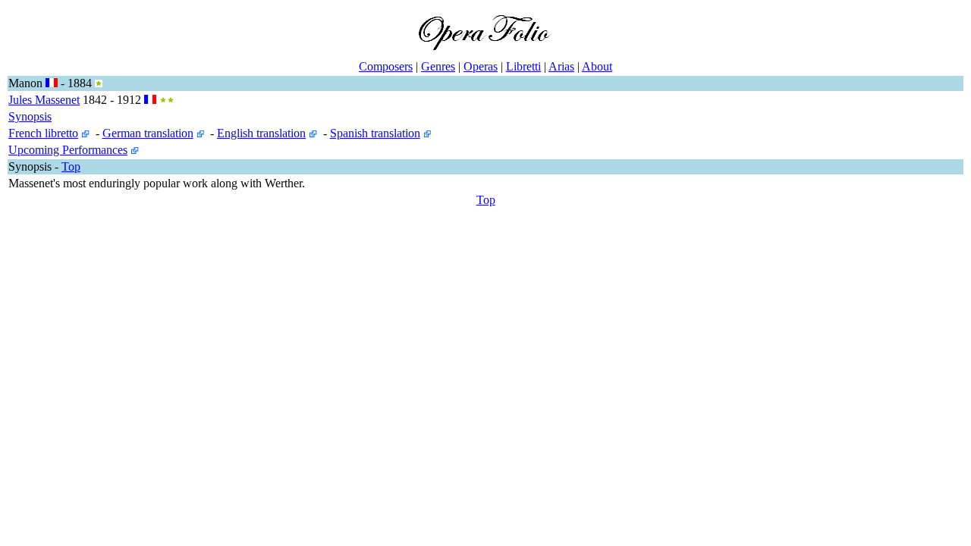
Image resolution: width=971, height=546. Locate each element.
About (597, 66)
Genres (438, 66)
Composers (386, 66)
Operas (481, 66)
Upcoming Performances (67, 149)
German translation (147, 133)
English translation (261, 133)
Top (70, 166)
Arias (561, 66)
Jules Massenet (44, 99)
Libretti (523, 66)
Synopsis (30, 116)
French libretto (43, 133)
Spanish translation (375, 133)
